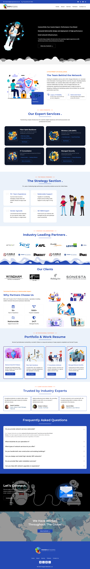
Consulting (51, 374)
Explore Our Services (67, 160)
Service (68, 6)
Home (57, 6)
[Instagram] (85, 2)
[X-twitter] (80, 2)
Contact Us (82, 6)
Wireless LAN (10, 374)
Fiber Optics (31, 374)
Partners (74, 6)
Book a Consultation (26, 160)
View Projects (24, 141)
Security (72, 374)
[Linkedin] (83, 2)
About (62, 6)
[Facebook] (78, 2)
